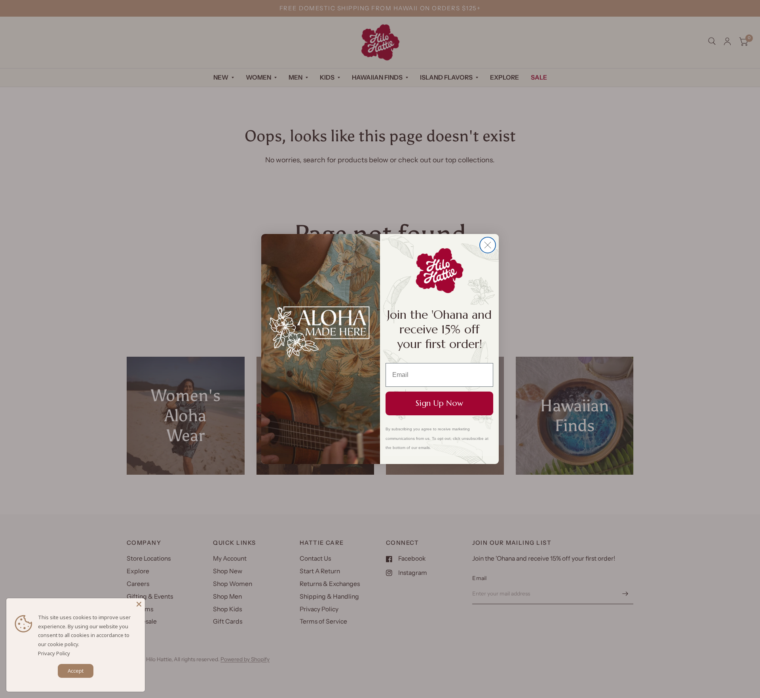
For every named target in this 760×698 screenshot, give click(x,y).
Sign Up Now (439, 403)
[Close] (139, 604)
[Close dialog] (488, 245)
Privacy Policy (54, 653)
